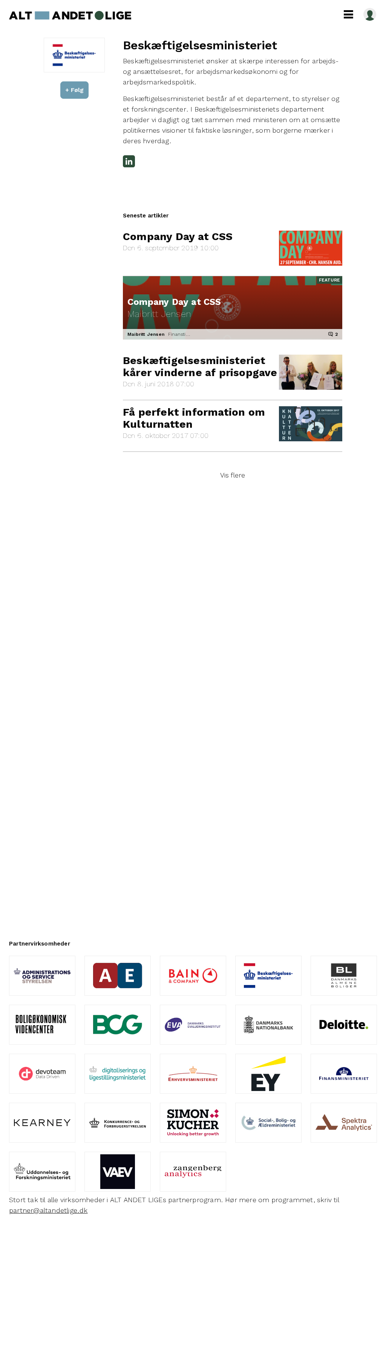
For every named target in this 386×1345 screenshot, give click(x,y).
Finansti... (179, 334)
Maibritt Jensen (145, 334)
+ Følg (74, 89)
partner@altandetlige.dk (48, 1210)
